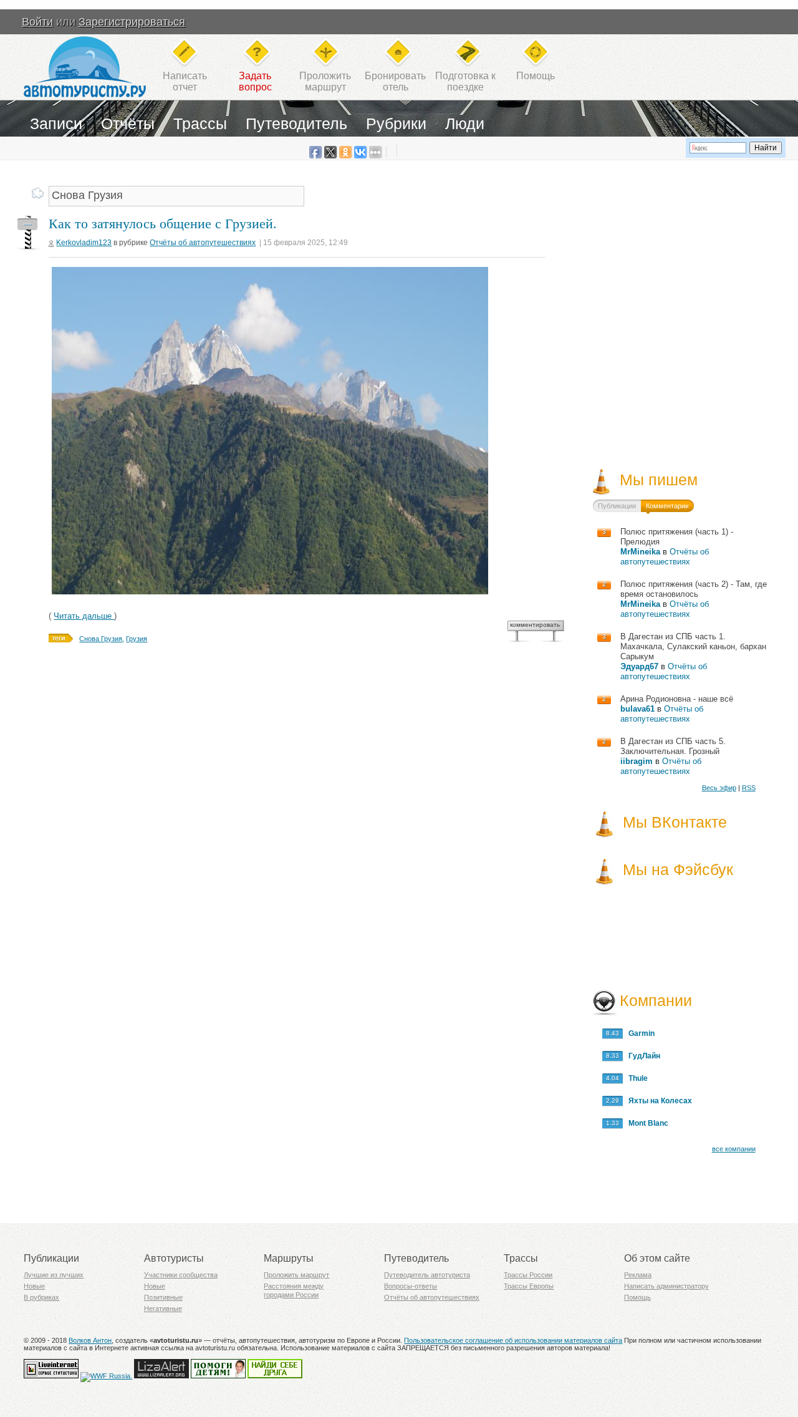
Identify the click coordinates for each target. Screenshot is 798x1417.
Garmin (639, 1033)
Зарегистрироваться (132, 22)
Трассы (200, 123)
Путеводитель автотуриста (427, 1275)
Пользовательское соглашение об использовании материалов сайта (513, 1340)
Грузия (136, 638)
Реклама (637, 1275)
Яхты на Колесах (657, 1100)
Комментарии (667, 506)
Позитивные (163, 1297)
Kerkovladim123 (84, 242)
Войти (37, 22)
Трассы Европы (529, 1286)
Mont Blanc (645, 1123)
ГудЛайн (641, 1056)
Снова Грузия (100, 638)
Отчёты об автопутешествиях (203, 242)
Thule (635, 1078)
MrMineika (640, 551)
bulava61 (637, 708)
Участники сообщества (181, 1275)
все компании (734, 1149)
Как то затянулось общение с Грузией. (163, 223)
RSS (749, 787)
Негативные (163, 1308)
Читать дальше (84, 616)
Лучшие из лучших (54, 1275)
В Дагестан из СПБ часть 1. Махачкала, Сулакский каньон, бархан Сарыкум (693, 646)
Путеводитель (296, 123)
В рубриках (41, 1297)
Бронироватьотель (395, 81)
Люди (464, 123)
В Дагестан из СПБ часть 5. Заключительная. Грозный (673, 746)
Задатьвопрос (255, 81)
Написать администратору (666, 1286)
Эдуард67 (639, 666)
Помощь (535, 75)
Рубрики (396, 123)
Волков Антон (90, 1340)
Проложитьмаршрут (325, 81)
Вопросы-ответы (410, 1286)
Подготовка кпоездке (465, 81)
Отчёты (128, 123)
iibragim (636, 761)
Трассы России (528, 1275)
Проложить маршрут (296, 1275)
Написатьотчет (185, 81)
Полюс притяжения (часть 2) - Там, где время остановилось (693, 589)
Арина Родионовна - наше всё (676, 699)
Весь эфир (719, 787)
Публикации (617, 506)
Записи (56, 123)
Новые (34, 1286)
